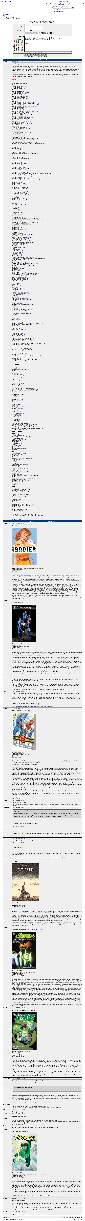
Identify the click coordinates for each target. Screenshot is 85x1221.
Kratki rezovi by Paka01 (14, 18)
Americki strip (10, 17)
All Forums (7, 14)
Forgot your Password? (58, 11)
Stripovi (7, 15)
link (27, 83)
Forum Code (36, 52)
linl (43, 174)
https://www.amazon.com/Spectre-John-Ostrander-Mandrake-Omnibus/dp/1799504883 (32, 706)
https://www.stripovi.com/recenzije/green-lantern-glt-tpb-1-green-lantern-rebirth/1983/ (32, 1209)
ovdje (28, 1067)
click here (39, 22)
